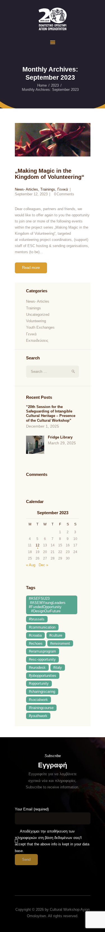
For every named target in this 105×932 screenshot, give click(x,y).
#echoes (36, 643)
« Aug (30, 565)
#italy (57, 667)
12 (37, 545)
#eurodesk (37, 667)
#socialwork (38, 700)
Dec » (43, 565)
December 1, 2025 (42, 426)
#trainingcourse (41, 708)
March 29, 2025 (62, 443)
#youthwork (38, 716)
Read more (31, 267)
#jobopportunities (42, 675)
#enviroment (60, 643)
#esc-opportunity (42, 659)
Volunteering (36, 321)
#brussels (37, 619)
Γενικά (62, 189)
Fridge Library (60, 437)
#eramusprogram (42, 651)
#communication (42, 627)
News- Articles (26, 189)
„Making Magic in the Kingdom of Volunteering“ (49, 174)
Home (42, 85)
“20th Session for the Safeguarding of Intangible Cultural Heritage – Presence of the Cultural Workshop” (50, 414)
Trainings (47, 189)
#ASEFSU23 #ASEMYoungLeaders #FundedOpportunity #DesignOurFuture (47, 604)
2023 (55, 85)
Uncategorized (37, 314)
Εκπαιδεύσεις (37, 340)
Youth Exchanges (40, 327)
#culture (55, 635)
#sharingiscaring (42, 691)
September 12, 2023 (31, 194)
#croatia (35, 635)
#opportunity (39, 683)
